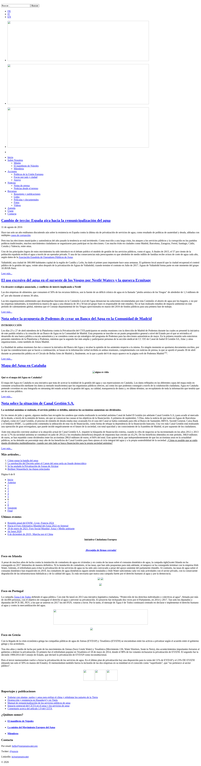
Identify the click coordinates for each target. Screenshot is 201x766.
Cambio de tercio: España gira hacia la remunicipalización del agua (56, 220)
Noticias (12, 182)
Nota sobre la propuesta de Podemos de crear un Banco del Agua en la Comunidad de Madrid (76, 319)
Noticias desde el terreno (26, 188)
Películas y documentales (26, 199)
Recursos (12, 191)
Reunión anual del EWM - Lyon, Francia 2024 (31, 523)
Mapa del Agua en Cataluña (23, 365)
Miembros (19, 168)
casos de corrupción (20, 235)
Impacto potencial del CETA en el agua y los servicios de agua (38, 705)
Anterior (12, 482)
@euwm (14, 751)
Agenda (11, 208)
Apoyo (17, 180)
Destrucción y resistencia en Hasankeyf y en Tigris (33, 700)
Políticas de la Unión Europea (28, 174)
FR (9, 11)
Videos (17, 205)
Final (10, 510)
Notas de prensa (22, 185)
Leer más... (6, 273)
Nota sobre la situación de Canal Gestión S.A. (37, 403)
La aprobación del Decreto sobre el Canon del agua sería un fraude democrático (47, 463)
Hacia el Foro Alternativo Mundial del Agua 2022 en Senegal (38, 525)
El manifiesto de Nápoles (26, 165)
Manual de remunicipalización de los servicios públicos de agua (39, 703)
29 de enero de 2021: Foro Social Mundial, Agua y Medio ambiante (41, 528)
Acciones (12, 171)
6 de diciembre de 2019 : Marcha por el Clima (30, 534)
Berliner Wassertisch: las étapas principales (29, 469)
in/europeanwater (20, 756)
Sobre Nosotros (15, 160)
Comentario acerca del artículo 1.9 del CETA (30, 708)
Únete (11, 211)
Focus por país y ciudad (25, 177)
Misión (17, 163)
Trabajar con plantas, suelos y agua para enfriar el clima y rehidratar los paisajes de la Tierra (53, 697)
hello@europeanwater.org (25, 746)
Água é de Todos (22, 597)
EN (9, 17)
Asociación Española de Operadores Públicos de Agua (46, 257)
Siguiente (12, 508)
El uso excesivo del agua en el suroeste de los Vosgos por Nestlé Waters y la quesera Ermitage (76, 280)
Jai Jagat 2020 (15, 531)
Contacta (12, 213)
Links (16, 196)
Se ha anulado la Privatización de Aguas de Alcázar (33, 466)
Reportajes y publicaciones (27, 194)
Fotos (16, 202)
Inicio (10, 157)
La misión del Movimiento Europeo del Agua (31, 727)
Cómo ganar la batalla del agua (23, 460)
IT (9, 14)
